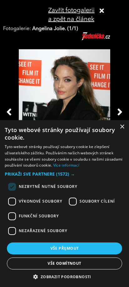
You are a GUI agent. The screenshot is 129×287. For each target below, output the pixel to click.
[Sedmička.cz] (104, 39)
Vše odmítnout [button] (64, 263)
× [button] (122, 127)
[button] (64, 174)
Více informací (66, 165)
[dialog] (64, 203)
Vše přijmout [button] (64, 248)
